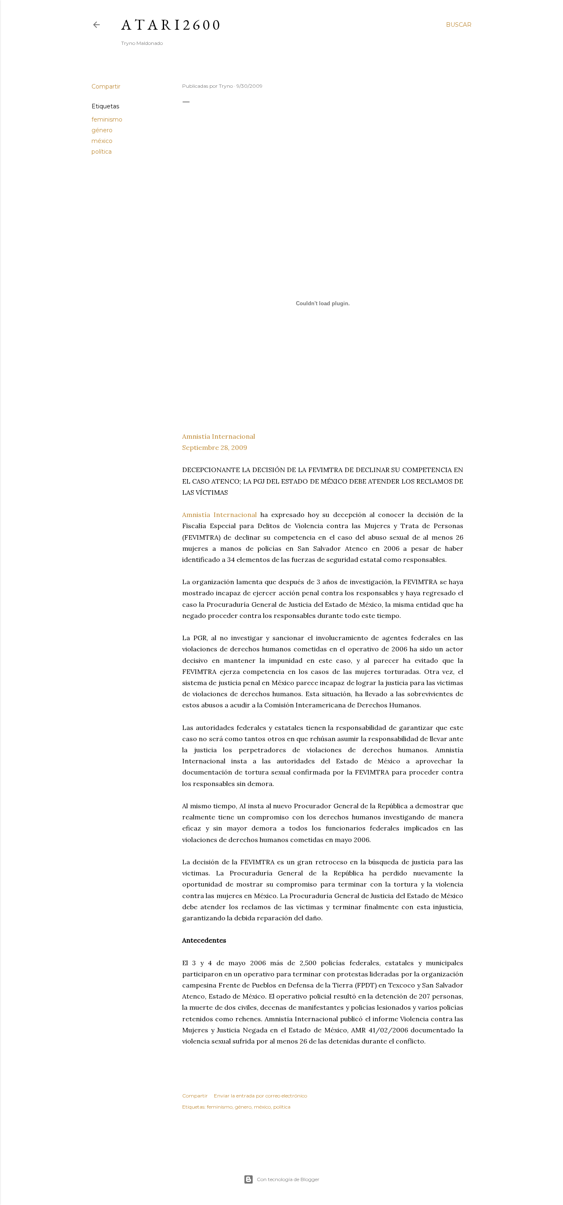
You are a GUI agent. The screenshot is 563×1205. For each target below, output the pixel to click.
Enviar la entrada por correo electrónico (260, 1096)
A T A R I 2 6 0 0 (170, 24)
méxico (102, 141)
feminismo (106, 119)
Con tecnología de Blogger (288, 1179)
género (102, 130)
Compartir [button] (105, 86)
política (101, 151)
